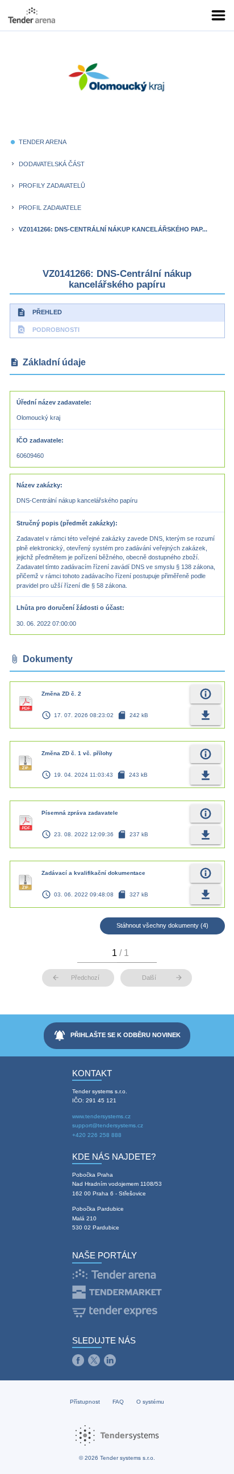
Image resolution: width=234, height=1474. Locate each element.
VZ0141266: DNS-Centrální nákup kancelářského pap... (113, 229)
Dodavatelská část (52, 164)
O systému (150, 1402)
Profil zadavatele (50, 207)
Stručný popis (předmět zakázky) (65, 523)
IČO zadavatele (38, 440)
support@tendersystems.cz (107, 1125)
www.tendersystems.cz (101, 1116)
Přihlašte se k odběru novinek (117, 1035)
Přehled (39, 312)
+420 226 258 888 (97, 1135)
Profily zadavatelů (52, 185)
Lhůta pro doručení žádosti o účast (69, 607)
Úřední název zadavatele (52, 402)
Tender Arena (42, 141)
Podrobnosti (48, 329)
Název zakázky (38, 485)
